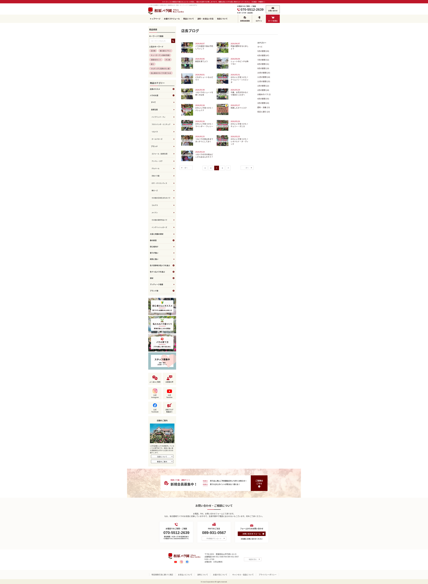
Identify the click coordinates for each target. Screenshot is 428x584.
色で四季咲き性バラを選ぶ (160, 265)
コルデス (155, 205)
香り (152, 64)
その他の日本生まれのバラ (161, 198)
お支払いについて (185, 574)
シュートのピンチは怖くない (239, 62)
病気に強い (154, 259)
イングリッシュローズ (159, 227)
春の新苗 (153, 240)
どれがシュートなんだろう (204, 78)
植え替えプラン (165, 51)
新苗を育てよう (201, 61)
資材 (151, 278)
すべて (153, 102)
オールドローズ (157, 139)
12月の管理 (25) (263, 81)
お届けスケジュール (172, 18)
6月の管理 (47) (263, 55)
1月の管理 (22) (263, 85)
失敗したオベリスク (239, 107)
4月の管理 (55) (263, 98)
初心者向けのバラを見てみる (161, 73)
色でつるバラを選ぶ (157, 272)
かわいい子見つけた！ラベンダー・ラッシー (204, 125)
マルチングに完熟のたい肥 (160, 69)
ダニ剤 (167, 60)
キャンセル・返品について (243, 574)
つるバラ (155, 132)
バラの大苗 (154, 95)
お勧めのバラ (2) (264, 94)
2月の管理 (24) (263, 90)
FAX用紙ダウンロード (214, 538)
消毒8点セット (156, 60)
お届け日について (220, 574)
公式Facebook (154, 410)
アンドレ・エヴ (157, 161)
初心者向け (154, 247)
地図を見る (253, 559)
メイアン (155, 212)
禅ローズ (155, 190)
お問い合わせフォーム (252, 534)
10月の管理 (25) (263, 72)
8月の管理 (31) (263, 64)
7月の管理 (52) (263, 59)
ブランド (154, 146)
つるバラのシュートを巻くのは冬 (204, 93)
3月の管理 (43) (263, 103)
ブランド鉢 (154, 291)
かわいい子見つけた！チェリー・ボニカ (239, 125)
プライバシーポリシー (268, 574)
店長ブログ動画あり (169, 410)
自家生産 (154, 109)
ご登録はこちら (259, 482)
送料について (202, 574)
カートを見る (273, 21)
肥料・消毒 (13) (263, 107)
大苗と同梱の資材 (156, 234)
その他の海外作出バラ (159, 220)
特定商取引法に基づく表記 (162, 574)
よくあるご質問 (154, 382)
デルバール (155, 168)
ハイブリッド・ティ (159, 117)
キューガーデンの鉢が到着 (160, 55)
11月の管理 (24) (263, 77)
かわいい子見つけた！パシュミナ (204, 109)
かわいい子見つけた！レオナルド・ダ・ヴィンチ (239, 141)
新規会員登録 (245, 21)
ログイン (259, 21)
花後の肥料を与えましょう (239, 47)
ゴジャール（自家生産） (160, 154)
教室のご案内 (162, 462)
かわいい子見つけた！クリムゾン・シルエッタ (239, 80)
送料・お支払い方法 (205, 18)
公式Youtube (169, 396)
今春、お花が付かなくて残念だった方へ (239, 93)
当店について (222, 18)
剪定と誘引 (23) (263, 111)
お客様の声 (169, 382)
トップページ (155, 18)
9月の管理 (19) (263, 68)
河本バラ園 (155, 176)
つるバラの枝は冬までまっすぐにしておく (204, 140)
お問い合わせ (273, 10)
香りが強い (154, 253)
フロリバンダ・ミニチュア (161, 124)
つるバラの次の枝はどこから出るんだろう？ (204, 155)
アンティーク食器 (156, 284)
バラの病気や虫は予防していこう (204, 47)
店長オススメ (155, 89)
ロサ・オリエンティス (159, 183)
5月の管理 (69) (263, 51)
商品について (188, 18)
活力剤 (153, 51)
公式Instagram (155, 396)
